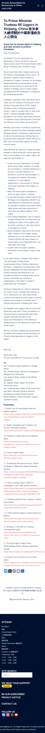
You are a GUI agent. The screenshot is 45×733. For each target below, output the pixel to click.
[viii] (17, 180)
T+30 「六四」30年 (9, 660)
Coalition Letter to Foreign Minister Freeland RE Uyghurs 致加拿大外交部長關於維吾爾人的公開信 (22, 590)
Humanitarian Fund (9, 632)
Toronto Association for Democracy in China (13, 4)
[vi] (15, 175)
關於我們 (5, 649)
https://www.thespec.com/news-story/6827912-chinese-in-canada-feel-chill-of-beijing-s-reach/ (22, 444)
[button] (38, 6)
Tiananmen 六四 (8, 654)
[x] (11, 267)
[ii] (8, 114)
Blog (3, 638)
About (4, 646)
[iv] (39, 169)
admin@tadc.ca (6, 727)
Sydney (18, 729)
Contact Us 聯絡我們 (10, 652)
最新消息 (5, 640)
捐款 (3, 629)
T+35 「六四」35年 (9, 657)
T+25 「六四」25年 (9, 663)
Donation (5, 626)
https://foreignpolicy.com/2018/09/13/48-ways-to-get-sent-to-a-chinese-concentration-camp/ (22, 535)
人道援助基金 (7, 635)
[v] (14, 172)
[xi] (20, 295)
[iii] (37, 122)
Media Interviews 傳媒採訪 (12, 643)
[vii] (37, 175)
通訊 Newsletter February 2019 (22, 599)
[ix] (18, 183)
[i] (9, 111)
